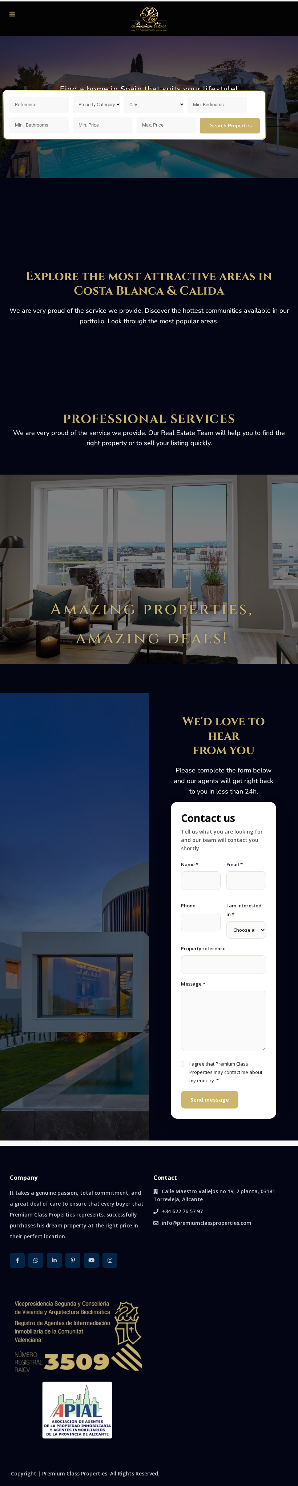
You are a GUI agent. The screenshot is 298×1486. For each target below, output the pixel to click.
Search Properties (231, 125)
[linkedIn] (54, 1260)
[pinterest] (72, 1260)
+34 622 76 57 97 (182, 1211)
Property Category (96, 104)
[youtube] (91, 1260)
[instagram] (109, 1260)
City (133, 104)
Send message (209, 1099)
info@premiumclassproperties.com (206, 1222)
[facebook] (17, 1260)
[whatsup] (35, 1260)
